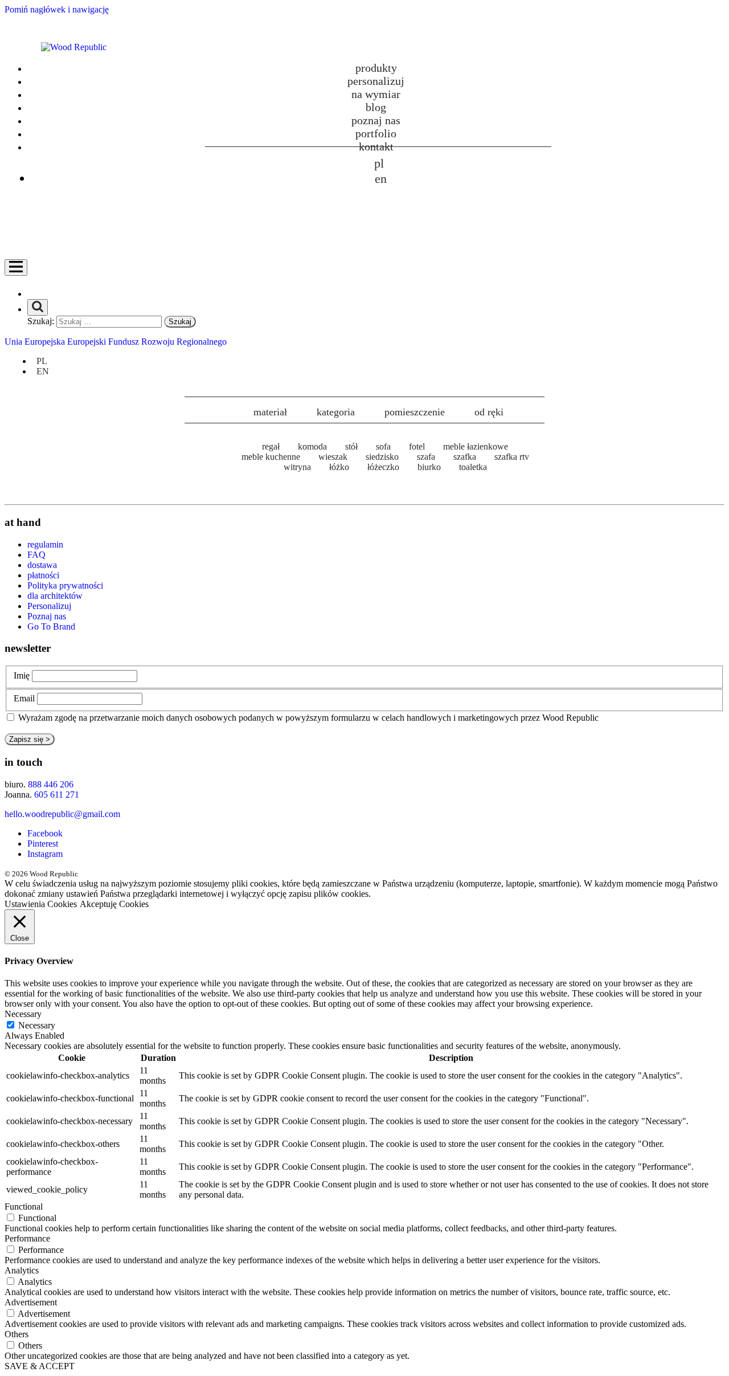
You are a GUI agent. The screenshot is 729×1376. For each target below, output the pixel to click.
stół (351, 446)
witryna (297, 467)
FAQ (36, 555)
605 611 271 (56, 794)
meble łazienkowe (475, 446)
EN (381, 179)
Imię (22, 675)
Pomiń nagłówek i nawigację (57, 9)
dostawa (42, 565)
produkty (376, 68)
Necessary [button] (23, 1014)
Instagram (45, 854)
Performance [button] (27, 1238)
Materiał (270, 412)
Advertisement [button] (31, 1302)
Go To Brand (51, 626)
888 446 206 (50, 784)
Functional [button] (24, 1206)
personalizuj (375, 81)
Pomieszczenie (414, 412)
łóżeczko (383, 467)
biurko (429, 467)
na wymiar (375, 94)
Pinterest (42, 843)
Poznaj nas (375, 120)
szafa (426, 457)
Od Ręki (488, 412)
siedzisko (382, 457)
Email (24, 698)
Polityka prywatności (65, 585)
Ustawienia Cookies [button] (41, 904)
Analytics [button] (22, 1270)
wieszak (332, 457)
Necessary (36, 1025)
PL (379, 163)
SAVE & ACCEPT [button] (40, 1366)
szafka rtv (511, 457)
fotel (417, 446)
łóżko (339, 467)
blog (376, 107)
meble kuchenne (270, 457)
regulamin (45, 544)
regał (271, 446)
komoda (312, 446)
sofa (383, 446)
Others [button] (16, 1334)
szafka (464, 457)
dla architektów (55, 596)
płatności (43, 575)
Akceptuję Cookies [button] (114, 904)
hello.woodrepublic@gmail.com (62, 814)
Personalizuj (49, 606)
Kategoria (336, 412)
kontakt (376, 146)
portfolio (375, 133)
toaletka (473, 467)
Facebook (45, 833)
